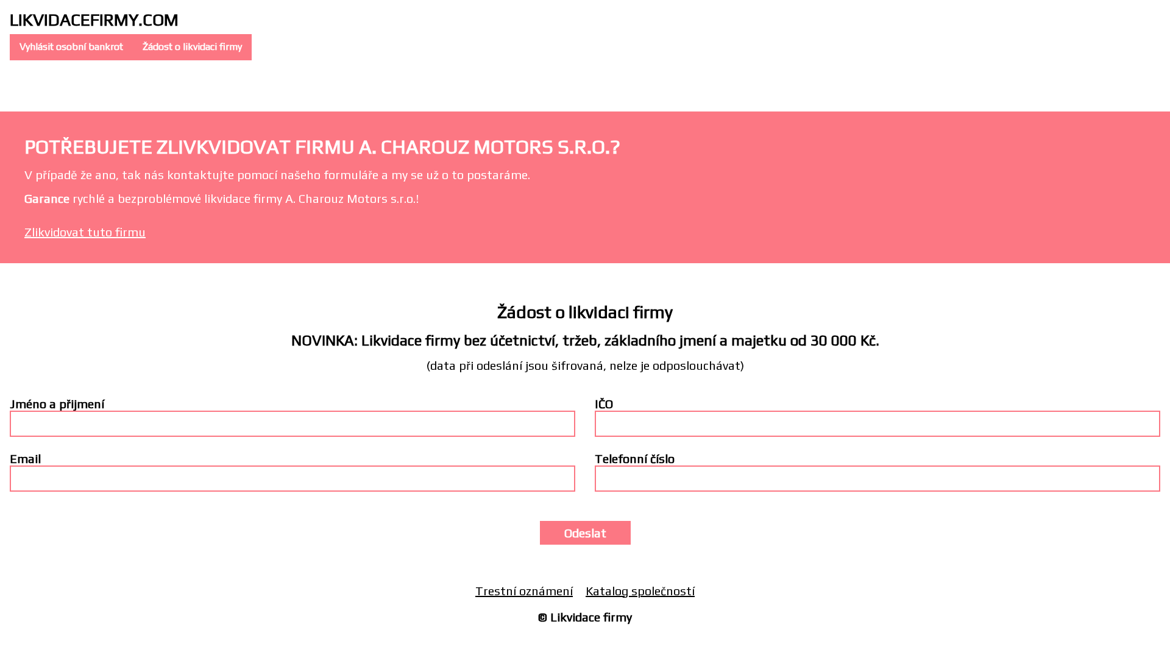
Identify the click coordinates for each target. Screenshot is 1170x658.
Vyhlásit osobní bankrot (71, 46)
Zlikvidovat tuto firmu (85, 232)
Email (25, 458)
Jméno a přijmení (57, 404)
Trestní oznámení (524, 591)
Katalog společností (640, 591)
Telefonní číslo (635, 458)
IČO (604, 404)
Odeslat (585, 533)
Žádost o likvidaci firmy (192, 46)
